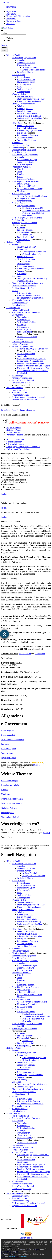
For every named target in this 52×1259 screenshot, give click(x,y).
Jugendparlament (19, 305)
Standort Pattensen (19, 392)
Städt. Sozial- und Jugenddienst (25, 155)
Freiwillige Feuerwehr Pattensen (25, 181)
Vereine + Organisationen (22, 346)
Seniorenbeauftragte (25, 162)
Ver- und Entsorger (25, 96)
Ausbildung (22, 273)
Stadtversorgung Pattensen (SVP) (31, 99)
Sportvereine (22, 356)
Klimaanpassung (24, 239)
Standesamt (16, 276)
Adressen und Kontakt (26, 186)
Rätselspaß (21, 324)
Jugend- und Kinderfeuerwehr (29, 188)
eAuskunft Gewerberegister (12, 739)
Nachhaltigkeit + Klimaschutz (24, 222)
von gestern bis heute (26, 205)
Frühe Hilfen (17, 142)
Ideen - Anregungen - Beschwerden (27, 218)
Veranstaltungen (24, 317)
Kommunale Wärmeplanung (29, 101)
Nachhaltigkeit (23, 232)
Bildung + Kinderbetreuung (23, 104)
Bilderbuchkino (23, 319)
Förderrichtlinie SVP (26, 237)
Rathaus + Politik (13, 242)
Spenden (20, 271)
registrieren (11, 7)
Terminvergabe (7, 753)
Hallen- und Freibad (20, 310)
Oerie (19, 171)
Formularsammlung (20, 303)
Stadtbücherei (17, 315)
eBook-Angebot (24, 329)
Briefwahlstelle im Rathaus (28, 295)
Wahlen (15, 290)
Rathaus (15, 244)
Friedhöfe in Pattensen (21, 167)
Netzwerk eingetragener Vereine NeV (33, 349)
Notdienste (5, 794)
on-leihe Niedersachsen (27, 336)
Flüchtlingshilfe (18, 220)
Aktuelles (21, 60)
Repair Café (27, 235)
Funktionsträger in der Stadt (23, 288)
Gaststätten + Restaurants (22, 341)
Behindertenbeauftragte (27, 159)
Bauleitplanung (23, 77)
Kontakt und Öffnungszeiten (18, 16)
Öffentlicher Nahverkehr (11, 803)
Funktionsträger (23, 184)
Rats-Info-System (8, 749)
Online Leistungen (25, 281)
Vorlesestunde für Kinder (27, 322)
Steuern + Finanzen (25, 256)
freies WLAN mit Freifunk (23, 380)
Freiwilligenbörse (19, 152)
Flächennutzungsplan (26, 82)
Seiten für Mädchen (25, 125)
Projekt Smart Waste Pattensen (24, 400)
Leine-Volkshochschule (27, 113)
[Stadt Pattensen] (8, 28)
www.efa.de (40, 653)
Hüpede (20, 169)
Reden (20, 176)
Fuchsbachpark (18, 339)
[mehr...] (4, 494)
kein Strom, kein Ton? (26, 247)
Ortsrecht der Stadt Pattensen (24, 286)
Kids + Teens (17, 123)
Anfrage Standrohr (30, 67)
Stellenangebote (23, 264)
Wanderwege (17, 375)
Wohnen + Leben (19, 94)
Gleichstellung (18, 147)
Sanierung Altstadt (25, 89)
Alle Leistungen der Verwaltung (30, 269)
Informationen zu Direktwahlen (30, 298)
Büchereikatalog (8, 735)
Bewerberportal (7, 730)
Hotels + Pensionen (20, 344)
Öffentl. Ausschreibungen (12, 799)
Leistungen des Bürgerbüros (34, 252)
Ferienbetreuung (24, 111)
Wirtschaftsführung (25, 72)
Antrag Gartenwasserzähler (33, 70)
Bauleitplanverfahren (26, 79)
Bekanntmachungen (25, 266)
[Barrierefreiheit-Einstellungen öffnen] (4, 634)
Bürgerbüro (22, 249)
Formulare (5, 744)
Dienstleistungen (24, 65)
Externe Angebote (24, 164)
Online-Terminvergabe (31, 254)
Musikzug (21, 191)
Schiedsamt (27, 261)
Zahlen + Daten (18, 203)
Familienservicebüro (20, 145)
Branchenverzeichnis (20, 390)
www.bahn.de (25, 653)
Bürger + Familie (13, 55)
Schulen (20, 106)
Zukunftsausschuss (25, 138)
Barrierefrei (11, 19)
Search (4, 45)
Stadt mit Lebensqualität (32, 208)
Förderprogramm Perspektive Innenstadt (28, 397)
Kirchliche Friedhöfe (26, 179)
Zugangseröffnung (14, 21)
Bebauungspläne (24, 84)
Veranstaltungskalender (21, 383)
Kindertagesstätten (25, 108)
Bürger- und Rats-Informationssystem (27, 283)
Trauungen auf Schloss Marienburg (32, 278)
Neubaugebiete (23, 91)
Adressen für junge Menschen (29, 130)
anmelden (5, 2)
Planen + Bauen (18, 74)
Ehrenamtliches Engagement (24, 150)
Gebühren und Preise (26, 62)
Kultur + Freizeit (13, 307)
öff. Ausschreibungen (21, 300)
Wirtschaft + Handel (14, 387)
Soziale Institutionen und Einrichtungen (33, 366)
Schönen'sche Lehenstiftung (29, 116)
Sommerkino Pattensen (26, 140)
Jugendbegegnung (24, 201)
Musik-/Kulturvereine (26, 353)
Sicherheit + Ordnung (26, 259)
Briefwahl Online (24, 293)
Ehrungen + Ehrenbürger (27, 198)
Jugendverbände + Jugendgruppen (31, 358)
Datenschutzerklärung (18, 1256)
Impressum (11, 14)
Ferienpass (21, 133)
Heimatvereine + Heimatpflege (30, 361)
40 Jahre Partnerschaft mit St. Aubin (32, 196)
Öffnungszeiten (23, 327)
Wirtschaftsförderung (20, 395)
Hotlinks (4, 789)
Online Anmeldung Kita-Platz (29, 118)
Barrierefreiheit (26, 1238)
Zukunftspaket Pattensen (27, 135)
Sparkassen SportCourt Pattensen (26, 312)
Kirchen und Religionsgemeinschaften (33, 368)
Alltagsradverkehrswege (22, 378)
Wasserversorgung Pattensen (24, 57)
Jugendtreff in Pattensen (27, 128)
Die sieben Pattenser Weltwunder (36, 210)
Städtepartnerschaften (21, 193)
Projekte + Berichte (25, 230)
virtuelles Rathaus (8, 758)
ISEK (19, 87)
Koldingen (21, 174)
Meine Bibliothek (24, 332)
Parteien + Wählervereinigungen (30, 363)
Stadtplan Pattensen (9, 808)
